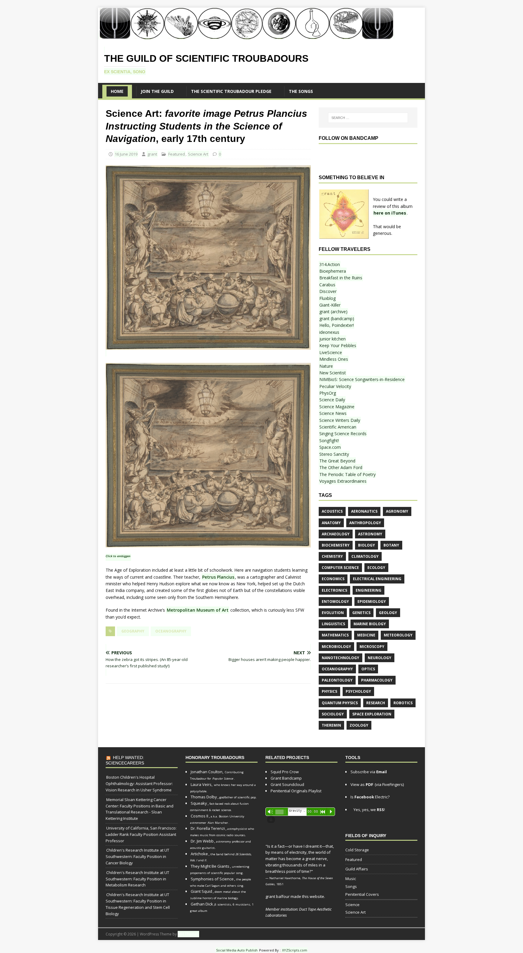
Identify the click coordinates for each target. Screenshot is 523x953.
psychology (358, 691)
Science (352, 904)
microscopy (372, 646)
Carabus (327, 285)
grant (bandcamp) (336, 318)
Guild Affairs (356, 869)
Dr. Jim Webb (202, 841)
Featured (176, 154)
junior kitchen (332, 339)
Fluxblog (327, 298)
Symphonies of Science (212, 879)
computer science (340, 567)
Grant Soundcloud (287, 784)
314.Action (329, 264)
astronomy (370, 534)
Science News (333, 413)
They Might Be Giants (210, 866)
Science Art (198, 154)
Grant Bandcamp (286, 778)
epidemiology (371, 601)
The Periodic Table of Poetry (347, 474)
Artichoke (199, 853)
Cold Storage (357, 850)
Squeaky (199, 803)
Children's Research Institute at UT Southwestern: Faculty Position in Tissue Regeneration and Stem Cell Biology (138, 904)
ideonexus (329, 332)
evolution (333, 612)
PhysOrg (327, 393)
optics (368, 669)
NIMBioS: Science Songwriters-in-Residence (362, 379)
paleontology (337, 680)
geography (132, 631)
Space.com (330, 447)
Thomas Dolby (204, 797)
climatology (365, 556)
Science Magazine (336, 406)
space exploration (371, 714)
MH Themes (188, 934)
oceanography (170, 631)
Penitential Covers (362, 894)
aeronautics (364, 511)
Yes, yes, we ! (369, 809)
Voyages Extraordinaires (343, 481)
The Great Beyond (337, 461)
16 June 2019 (126, 154)
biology (366, 545)
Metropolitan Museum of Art (198, 610)
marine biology (370, 623)
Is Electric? (370, 797)
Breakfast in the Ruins (340, 278)
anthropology (365, 522)
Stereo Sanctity (334, 454)
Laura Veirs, (201, 784)
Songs (351, 886)
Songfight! (329, 440)
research (375, 702)
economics (333, 578)
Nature (326, 366)
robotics (403, 702)
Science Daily (332, 400)
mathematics (335, 635)
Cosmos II (199, 816)
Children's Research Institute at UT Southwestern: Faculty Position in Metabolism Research (137, 879)
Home (117, 91)
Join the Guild (157, 91)
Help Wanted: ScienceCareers (125, 760)
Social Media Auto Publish (237, 950)
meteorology (398, 635)
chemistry (332, 556)
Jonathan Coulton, (207, 771)
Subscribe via (368, 771)
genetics (361, 612)
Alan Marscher (218, 823)
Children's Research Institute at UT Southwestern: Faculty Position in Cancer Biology (137, 856)
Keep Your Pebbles (337, 345)
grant (152, 154)
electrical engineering (377, 578)
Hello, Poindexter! (336, 325)
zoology (359, 725)
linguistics (333, 623)
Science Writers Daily (339, 420)
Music (350, 878)
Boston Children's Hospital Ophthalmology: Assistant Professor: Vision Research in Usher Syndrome (139, 783)
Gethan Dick (202, 904)
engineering (368, 590)
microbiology (336, 646)
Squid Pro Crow (285, 771)
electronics (334, 590)
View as (361, 784)
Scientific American (337, 427)
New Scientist (332, 373)
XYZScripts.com (294, 950)
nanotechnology (340, 657)
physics (329, 691)
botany (391, 545)
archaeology (336, 534)
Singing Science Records (343, 433)
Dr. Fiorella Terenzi (208, 828)
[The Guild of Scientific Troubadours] (246, 35)
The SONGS (301, 91)
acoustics (332, 511)
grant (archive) (333, 311)
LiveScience (330, 352)
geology (388, 612)
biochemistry (336, 545)
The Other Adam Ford (340, 467)
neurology (379, 657)
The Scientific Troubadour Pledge (231, 91)
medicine (366, 635)
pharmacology (377, 680)
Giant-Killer (329, 305)
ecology (376, 567)
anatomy (331, 522)
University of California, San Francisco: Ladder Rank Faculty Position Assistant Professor (141, 834)
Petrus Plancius (218, 577)
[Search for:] (368, 118)
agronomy (397, 511)
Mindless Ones (333, 359)
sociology (333, 714)
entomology (335, 601)
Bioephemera (332, 271)
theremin (331, 725)
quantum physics (340, 702)
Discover (328, 291)
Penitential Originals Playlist (296, 791)
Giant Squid (201, 891)
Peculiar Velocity (335, 386)
